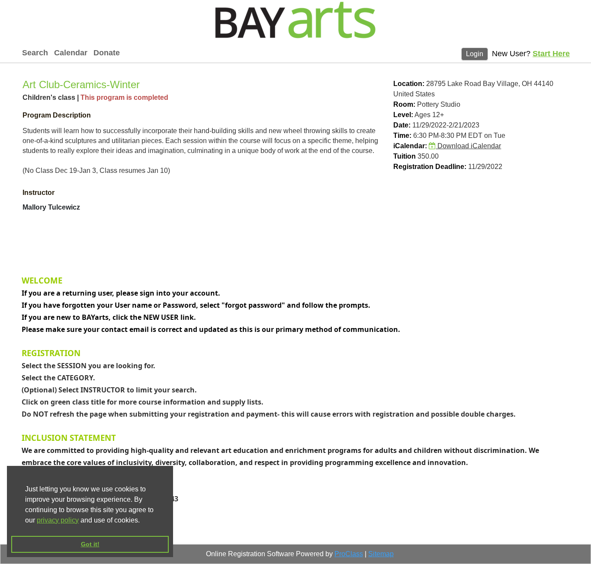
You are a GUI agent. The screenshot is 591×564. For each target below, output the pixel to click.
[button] (142, 520)
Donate (106, 52)
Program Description (56, 115)
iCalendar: (410, 146)
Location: (408, 83)
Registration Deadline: (429, 166)
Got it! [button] (90, 544)
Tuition (404, 156)
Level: (403, 114)
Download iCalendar (468, 146)
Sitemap (381, 554)
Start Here (551, 53)
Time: (402, 135)
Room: (404, 104)
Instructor (38, 192)
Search (35, 52)
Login (474, 53)
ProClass (348, 554)
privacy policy (58, 520)
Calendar (70, 52)
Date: (402, 125)
